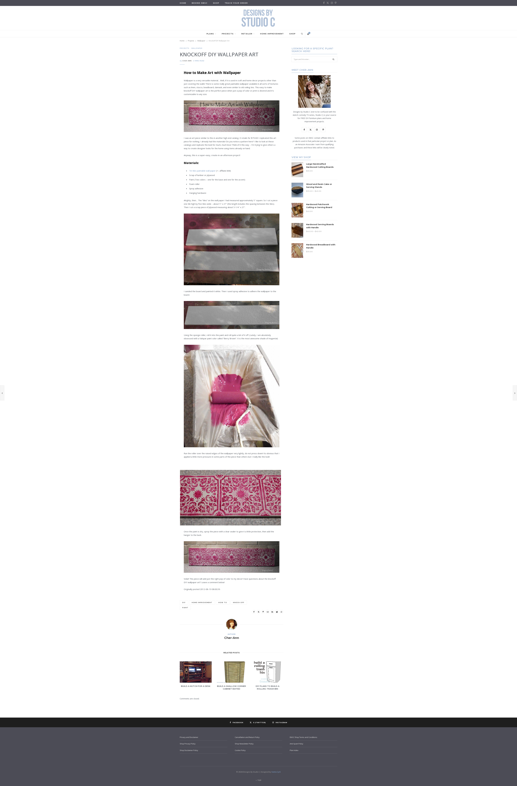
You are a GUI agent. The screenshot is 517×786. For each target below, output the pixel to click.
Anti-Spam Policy (296, 743)
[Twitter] (166, 87)
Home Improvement (272, 34)
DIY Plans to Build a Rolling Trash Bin (267, 687)
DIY (184, 602)
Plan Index (294, 750)
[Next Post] (515, 392)
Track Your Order (236, 3)
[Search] (301, 33)
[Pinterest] (166, 93)
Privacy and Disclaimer (189, 737)
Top (259, 780)
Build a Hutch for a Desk (195, 686)
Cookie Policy (240, 750)
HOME (183, 3)
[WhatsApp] (166, 121)
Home (182, 41)
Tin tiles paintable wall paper (202, 170)
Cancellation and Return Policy (247, 737)
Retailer (246, 34)
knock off (238, 602)
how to (222, 602)
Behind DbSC (199, 3)
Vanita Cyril (275, 772)
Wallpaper (201, 41)
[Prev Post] (2, 392)
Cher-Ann (187, 61)
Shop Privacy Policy (187, 743)
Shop (216, 3)
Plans (210, 34)
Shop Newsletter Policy (244, 743)
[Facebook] (166, 80)
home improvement (202, 602)
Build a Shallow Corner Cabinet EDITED (231, 687)
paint (185, 608)
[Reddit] (166, 114)
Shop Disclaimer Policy (189, 750)
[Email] (166, 100)
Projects (227, 34)
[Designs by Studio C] (258, 18)
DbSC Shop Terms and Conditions (303, 737)
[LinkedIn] (166, 107)
